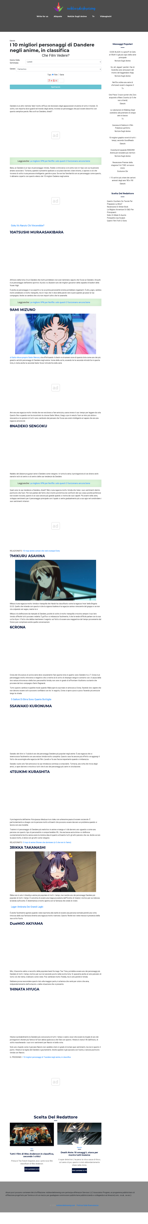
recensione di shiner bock (117, 207)
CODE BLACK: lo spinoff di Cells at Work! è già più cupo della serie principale (122, 55)
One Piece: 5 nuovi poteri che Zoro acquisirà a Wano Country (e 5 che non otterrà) (122, 97)
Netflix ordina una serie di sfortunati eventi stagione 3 (122, 83)
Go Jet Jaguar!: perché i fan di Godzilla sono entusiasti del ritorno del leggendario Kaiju (122, 70)
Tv (93, 16)
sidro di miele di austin (116, 215)
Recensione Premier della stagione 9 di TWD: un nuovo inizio (122, 165)
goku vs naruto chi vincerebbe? (27, 225)
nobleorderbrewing (81, 9)
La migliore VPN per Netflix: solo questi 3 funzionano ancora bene (60, 161)
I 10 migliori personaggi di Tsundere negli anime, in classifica (46, 1057)
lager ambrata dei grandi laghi (27, 906)
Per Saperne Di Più (32, 1169)
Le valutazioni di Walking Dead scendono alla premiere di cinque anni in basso (123, 113)
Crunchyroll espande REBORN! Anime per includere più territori (122, 151)
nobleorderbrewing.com (65, 1205)
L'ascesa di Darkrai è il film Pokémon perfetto (122, 126)
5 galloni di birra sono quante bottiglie (31, 699)
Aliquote (58, 16)
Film (55, 74)
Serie (61, 74)
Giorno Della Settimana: (15, 61)
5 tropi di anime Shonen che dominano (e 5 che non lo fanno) (47, 842)
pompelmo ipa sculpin (116, 218)
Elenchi (12, 41)
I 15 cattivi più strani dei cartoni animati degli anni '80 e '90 (123, 179)
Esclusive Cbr (122, 171)
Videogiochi (105, 16)
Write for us (42, 16)
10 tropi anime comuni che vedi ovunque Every (41, 551)
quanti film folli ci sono (117, 220)
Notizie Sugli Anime (77, 16)
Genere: (13, 69)
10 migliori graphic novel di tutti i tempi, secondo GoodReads (122, 138)
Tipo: (49, 74)
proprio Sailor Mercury (25, 357)
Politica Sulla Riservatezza (87, 1205)
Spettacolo (55, 87)
